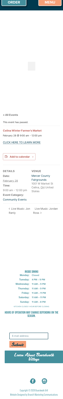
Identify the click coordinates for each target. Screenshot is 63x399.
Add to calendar (20, 156)
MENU (14, 371)
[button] (31, 66)
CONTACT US (49, 371)
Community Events (15, 199)
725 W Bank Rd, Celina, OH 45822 (31, 264)
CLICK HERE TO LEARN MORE (22, 142)
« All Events (10, 114)
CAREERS (29, 371)
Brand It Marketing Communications (43, 394)
